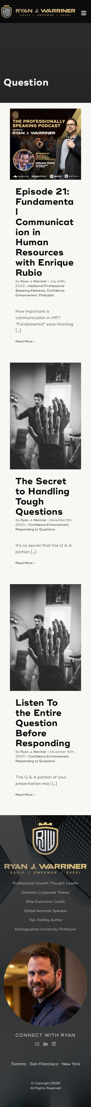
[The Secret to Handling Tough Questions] (45, 416)
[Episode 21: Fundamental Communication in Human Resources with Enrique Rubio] (45, 144)
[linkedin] (45, 1044)
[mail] (37, 1044)
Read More (23, 341)
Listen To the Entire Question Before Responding (42, 723)
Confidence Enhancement (48, 525)
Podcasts (46, 295)
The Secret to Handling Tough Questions (42, 496)
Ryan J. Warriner (34, 281)
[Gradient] (45, 10)
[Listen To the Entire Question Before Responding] (45, 637)
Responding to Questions (35, 529)
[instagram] (54, 1044)
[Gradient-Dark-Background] (6, 6)
